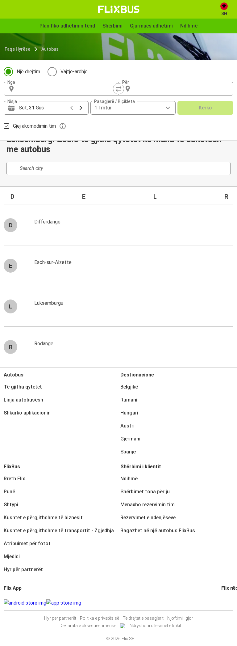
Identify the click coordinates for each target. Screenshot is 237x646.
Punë (9, 492)
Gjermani (130, 439)
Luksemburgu (48, 303)
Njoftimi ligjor (180, 618)
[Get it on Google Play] (25, 603)
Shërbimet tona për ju (145, 492)
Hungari (129, 413)
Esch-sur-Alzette (53, 262)
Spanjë (128, 452)
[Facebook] (222, 603)
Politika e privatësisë (99, 618)
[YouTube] (226, 603)
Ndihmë (129, 479)
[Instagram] (224, 603)
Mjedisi (12, 556)
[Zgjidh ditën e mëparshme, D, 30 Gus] (71, 108)
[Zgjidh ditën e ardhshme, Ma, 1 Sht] (81, 108)
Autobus (50, 49)
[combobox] (66, 88)
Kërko (205, 108)
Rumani (128, 400)
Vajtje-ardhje (74, 71)
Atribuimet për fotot (27, 543)
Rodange (43, 343)
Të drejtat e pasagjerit (143, 618)
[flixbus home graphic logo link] (118, 9)
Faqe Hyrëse (17, 49)
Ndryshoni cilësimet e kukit (155, 625)
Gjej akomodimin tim (34, 126)
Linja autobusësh (23, 400)
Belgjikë (129, 387)
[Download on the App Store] (63, 603)
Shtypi (11, 505)
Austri (127, 426)
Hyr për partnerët (23, 569)
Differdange (47, 222)
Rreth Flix (14, 479)
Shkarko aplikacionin (27, 413)
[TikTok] (231, 603)
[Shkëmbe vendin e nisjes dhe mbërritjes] (118, 88)
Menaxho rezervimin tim (147, 505)
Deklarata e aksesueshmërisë (88, 625)
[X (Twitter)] (230, 603)
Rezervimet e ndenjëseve (148, 518)
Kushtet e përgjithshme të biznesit (43, 518)
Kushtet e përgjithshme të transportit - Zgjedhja (59, 530)
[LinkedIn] (228, 603)
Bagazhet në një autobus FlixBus (157, 530)
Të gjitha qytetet (23, 387)
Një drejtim (28, 71)
